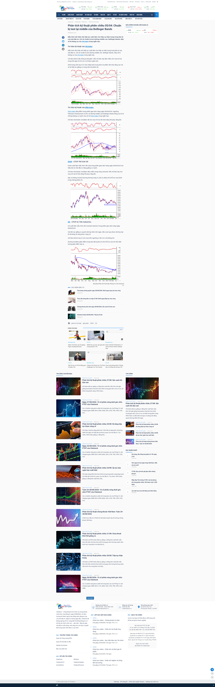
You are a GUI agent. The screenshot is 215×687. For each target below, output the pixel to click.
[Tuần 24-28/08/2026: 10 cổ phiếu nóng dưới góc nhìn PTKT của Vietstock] (68, 496)
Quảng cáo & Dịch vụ (152, 681)
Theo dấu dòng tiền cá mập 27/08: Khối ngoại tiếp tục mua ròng (96, 298)
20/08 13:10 (96, 553)
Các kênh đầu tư (77, 287)
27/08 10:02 (134, 466)
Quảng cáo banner (61, 645)
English (154, 1)
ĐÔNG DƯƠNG (139, 15)
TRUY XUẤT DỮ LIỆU (139, 18)
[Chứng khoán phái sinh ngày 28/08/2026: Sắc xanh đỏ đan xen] (71, 308)
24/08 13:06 (96, 465)
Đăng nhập (148, 1)
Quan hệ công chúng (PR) (64, 638)
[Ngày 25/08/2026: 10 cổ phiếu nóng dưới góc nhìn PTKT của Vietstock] (68, 452)
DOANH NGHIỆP (79, 15)
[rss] (157, 2)
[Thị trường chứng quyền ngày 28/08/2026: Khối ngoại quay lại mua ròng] (71, 292)
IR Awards (137, 1)
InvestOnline (60, 665)
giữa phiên (86, 323)
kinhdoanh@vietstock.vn (102, 608)
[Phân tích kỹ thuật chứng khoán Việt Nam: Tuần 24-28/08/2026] (68, 518)
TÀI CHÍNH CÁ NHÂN (123, 15)
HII (69, 222)
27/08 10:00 (96, 399)
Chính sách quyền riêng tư (136, 681)
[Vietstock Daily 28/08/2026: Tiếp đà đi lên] (71, 317)
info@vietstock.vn (127, 608)
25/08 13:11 (96, 421)
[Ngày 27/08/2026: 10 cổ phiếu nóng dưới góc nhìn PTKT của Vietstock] (68, 408)
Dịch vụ (142, 1)
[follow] (57, 685)
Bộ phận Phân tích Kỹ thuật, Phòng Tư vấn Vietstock (108, 283)
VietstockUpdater (79, 662)
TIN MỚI (63, 15)
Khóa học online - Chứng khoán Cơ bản (106, 620)
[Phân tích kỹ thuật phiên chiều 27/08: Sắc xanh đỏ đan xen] (68, 386)
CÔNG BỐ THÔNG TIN (69, 18)
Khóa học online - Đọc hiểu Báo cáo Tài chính (108, 640)
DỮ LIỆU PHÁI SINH (108, 18)
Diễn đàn (132, 1)
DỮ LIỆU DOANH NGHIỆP (97, 18)
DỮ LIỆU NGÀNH (87, 18)
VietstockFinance (111, 1)
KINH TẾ (109, 15)
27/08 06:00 (134, 475)
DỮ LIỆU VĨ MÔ (78, 18)
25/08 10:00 (96, 443)
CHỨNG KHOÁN (71, 15)
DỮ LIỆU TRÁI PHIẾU (118, 18)
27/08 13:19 (96, 378)
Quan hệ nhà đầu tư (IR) (63, 641)
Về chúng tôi (123, 681)
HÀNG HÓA (103, 15)
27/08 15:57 (134, 458)
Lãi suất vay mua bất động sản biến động (144, 491)
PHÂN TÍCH (132, 15)
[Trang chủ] (64, 606)
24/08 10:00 (96, 487)
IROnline (76, 659)
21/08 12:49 (96, 531)
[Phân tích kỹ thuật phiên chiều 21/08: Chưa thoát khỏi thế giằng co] (68, 539)
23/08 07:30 (96, 509)
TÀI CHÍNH (96, 15)
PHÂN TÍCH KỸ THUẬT (87, 378)
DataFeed (59, 659)
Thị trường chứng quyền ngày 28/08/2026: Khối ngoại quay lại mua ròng (99, 290)
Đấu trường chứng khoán (122, 1)
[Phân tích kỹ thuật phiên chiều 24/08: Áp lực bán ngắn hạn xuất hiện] (68, 474)
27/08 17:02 (134, 486)
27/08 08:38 (134, 492)
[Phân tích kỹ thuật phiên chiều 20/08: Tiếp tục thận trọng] (68, 561)
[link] (152, 14)
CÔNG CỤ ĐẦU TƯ (128, 18)
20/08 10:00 (96, 575)
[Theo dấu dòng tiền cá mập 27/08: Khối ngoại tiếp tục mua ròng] (71, 300)
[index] (79, 7)
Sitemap (116, 681)
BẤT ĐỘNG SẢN (88, 15)
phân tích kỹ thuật (76, 323)
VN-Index (85, 41)
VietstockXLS (60, 662)
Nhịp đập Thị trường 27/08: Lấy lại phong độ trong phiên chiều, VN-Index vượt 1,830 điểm (144, 482)
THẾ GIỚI (115, 15)
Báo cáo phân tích (61, 649)
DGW (70, 162)
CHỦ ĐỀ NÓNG (60, 18)
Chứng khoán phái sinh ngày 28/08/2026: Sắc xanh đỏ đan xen (96, 307)
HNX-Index (89, 107)
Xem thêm (90, 598)
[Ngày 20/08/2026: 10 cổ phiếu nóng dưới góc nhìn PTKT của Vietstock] (68, 583)
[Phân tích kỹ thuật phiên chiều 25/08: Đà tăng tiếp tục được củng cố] (68, 430)
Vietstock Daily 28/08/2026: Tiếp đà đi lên (89, 315)
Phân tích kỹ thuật (130, 401)
